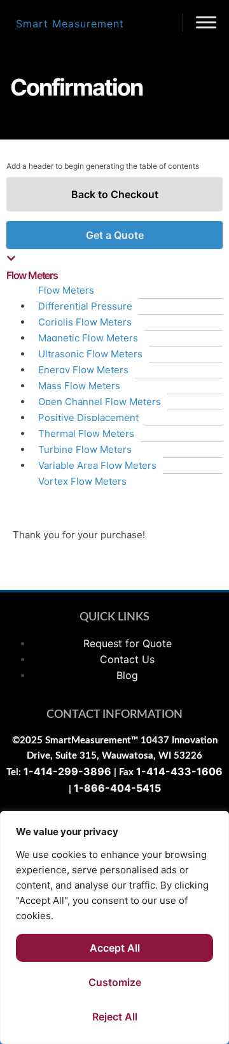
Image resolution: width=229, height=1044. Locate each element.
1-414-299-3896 (67, 771)
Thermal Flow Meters (86, 433)
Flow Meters (66, 290)
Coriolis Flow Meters (85, 322)
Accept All (115, 947)
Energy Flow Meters (83, 370)
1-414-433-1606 (179, 771)
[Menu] (206, 22)
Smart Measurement (70, 23)
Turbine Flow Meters (85, 449)
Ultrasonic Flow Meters (90, 354)
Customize (114, 982)
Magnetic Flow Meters (88, 338)
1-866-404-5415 (117, 788)
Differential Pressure (85, 306)
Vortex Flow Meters (82, 481)
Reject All (114, 1016)
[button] (114, 267)
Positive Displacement (88, 417)
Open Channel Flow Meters (99, 402)
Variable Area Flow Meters (97, 465)
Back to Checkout (114, 194)
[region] (114, 927)
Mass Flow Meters (79, 386)
